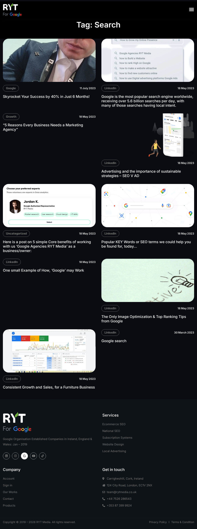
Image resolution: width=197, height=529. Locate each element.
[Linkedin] (6, 455)
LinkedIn (110, 88)
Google (11, 88)
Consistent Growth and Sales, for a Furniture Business (49, 387)
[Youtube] (33, 455)
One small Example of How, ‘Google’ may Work (43, 270)
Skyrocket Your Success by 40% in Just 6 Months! (46, 96)
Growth (11, 116)
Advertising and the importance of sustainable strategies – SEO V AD (141, 173)
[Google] (24, 455)
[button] (191, 9)
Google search (113, 341)
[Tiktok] (42, 455)
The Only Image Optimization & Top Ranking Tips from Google (143, 318)
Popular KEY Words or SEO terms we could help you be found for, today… (146, 244)
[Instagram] (15, 455)
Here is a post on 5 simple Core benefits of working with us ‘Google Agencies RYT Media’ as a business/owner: (47, 246)
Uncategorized (16, 233)
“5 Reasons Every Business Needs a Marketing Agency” (43, 127)
